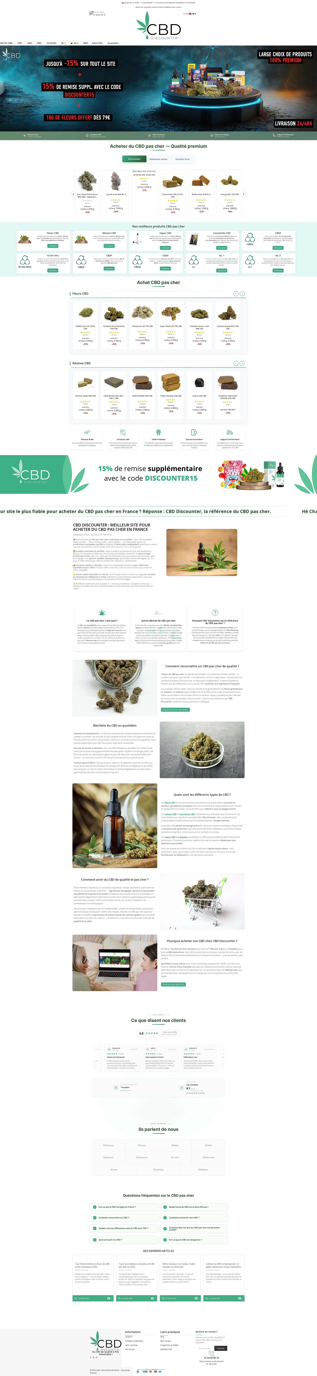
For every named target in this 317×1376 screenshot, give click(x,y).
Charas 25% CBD (199, 396)
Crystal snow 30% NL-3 (116, 194)
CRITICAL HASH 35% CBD (85, 396)
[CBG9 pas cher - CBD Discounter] (137, 261)
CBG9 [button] (165, 255)
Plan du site (129, 1349)
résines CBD (170, 814)
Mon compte (165, 1341)
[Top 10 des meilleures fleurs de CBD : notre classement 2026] (93, 1257)
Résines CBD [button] (109, 233)
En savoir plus (81, 1298)
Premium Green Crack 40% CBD (199, 327)
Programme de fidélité (169, 1345)
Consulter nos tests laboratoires (175, 709)
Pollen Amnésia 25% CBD (171, 396)
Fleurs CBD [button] (53, 233)
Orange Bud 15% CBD (230, 194)
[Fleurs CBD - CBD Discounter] (25, 239)
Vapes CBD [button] (165, 233)
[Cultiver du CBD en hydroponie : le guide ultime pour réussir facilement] (223, 1257)
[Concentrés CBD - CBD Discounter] (193, 239)
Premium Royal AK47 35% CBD (228, 327)
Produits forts (183, 159)
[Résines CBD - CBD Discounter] (81, 239)
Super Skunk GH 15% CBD (171, 326)
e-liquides (183, 837)
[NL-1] (193, 261)
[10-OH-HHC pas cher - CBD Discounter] (25, 261)
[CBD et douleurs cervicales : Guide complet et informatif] (180, 1257)
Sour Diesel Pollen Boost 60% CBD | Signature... (87, 195)
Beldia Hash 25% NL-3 (201, 194)
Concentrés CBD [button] (222, 233)
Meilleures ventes (158, 159)
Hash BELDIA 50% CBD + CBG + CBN (114, 397)
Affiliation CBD (166, 1349)
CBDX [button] (278, 233)
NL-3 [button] (278, 255)
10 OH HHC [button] (53, 255)
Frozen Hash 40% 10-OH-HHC (172, 195)
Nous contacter (131, 1345)
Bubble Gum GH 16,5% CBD (85, 327)
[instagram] (93, 1357)
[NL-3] (250, 261)
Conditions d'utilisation (134, 1341)
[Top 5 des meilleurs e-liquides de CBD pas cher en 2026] (136, 1257)
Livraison (128, 1337)
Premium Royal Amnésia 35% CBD (113, 327)
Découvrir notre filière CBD (173, 984)
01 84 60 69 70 (99, 15)
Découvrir (53, 246)
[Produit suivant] (243, 194)
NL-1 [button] (221, 255)
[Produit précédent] (73, 194)
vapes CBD (170, 837)
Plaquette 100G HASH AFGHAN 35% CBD (228, 397)
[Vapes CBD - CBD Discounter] (137, 239)
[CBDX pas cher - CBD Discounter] (250, 239)
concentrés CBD (187, 814)
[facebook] (91, 1357)
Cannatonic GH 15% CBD (142, 326)
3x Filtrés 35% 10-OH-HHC (144, 175)
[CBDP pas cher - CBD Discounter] (81, 261)
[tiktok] (96, 1357)
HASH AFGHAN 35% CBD (142, 396)
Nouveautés (134, 159)
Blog (162, 1337)
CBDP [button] (109, 255)
